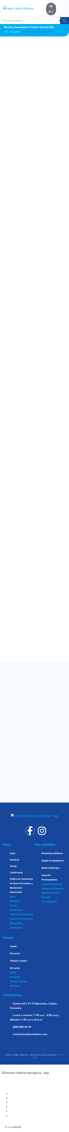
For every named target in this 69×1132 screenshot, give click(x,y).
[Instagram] (42, 830)
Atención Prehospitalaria (28, 1106)
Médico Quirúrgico (51, 868)
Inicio (6, 32)
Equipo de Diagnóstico (53, 860)
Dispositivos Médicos (52, 853)
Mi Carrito (15, 953)
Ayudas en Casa (23, 1111)
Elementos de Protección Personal (35, 1115)
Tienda (13, 866)
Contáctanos (16, 872)
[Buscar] (64, 20)
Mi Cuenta (15, 968)
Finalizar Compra (18, 961)
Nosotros (14, 860)
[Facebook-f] (29, 830)
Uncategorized (15, 32)
